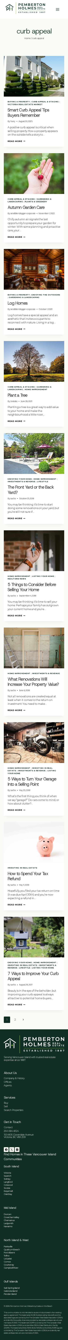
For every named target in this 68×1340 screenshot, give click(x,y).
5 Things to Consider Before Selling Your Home (32, 587)
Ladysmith (8, 1223)
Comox (7, 1261)
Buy (6, 1102)
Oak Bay (8, 1194)
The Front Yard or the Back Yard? (31, 489)
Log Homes (17, 303)
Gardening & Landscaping (24, 297)
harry (13, 121)
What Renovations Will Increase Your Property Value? (33, 681)
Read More (16, 141)
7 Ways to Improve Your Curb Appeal (33, 976)
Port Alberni (9, 1252)
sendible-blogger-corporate (23, 213)
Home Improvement (36, 389)
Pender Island (10, 1294)
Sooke (7, 1188)
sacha (13, 498)
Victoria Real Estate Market (25, 104)
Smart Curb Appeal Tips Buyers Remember (28, 112)
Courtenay (9, 1264)
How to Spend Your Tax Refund (28, 876)
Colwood (8, 1185)
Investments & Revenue (21, 481)
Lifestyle (42, 481)
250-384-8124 (11, 1130)
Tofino (6, 1255)
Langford (8, 1182)
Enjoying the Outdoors (45, 295)
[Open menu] (59, 9)
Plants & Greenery (36, 201)
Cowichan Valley (11, 1217)
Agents (8, 1085)
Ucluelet (8, 1258)
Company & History (14, 1078)
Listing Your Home (43, 576)
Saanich (7, 1176)
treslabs (14, 401)
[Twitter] (11, 1149)
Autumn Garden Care (26, 207)
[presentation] (34, 76)
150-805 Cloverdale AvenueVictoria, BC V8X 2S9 (19, 1136)
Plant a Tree (17, 395)
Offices (7, 1081)
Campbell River (11, 1267)
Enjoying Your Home (20, 479)
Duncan (7, 1214)
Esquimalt (8, 1191)
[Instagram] (17, 1149)
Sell (5, 1106)
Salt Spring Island (11, 1288)
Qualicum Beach (12, 1249)
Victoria (7, 1172)
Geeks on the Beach (44, 1306)
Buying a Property (19, 102)
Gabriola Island (10, 1291)
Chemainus (9, 1220)
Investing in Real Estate (22, 868)
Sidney (7, 1179)
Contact (8, 1127)
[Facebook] (6, 1149)
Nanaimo (8, 1226)
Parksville (8, 1246)
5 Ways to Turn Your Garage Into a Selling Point (32, 781)
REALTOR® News (17, 579)
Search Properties (13, 1110)
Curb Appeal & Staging (45, 102)
